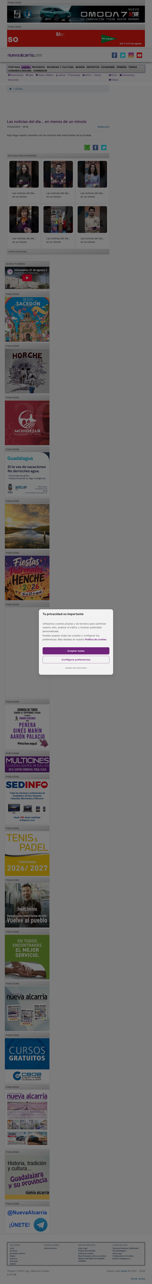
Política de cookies (95, 639)
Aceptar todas (76, 650)
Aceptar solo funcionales (76, 668)
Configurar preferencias (76, 659)
